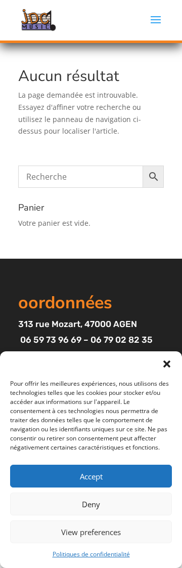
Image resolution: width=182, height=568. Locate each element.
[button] (167, 364)
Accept (91, 476)
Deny (91, 504)
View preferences (91, 532)
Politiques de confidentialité (91, 554)
